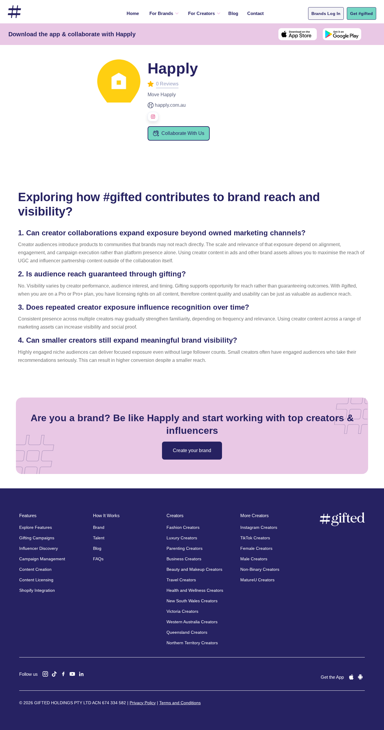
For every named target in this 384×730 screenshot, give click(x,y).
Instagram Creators (258, 527)
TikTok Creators (255, 537)
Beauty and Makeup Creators (194, 569)
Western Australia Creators (192, 621)
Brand (98, 527)
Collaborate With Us (182, 133)
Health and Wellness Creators (194, 590)
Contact (255, 13)
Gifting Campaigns (36, 537)
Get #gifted (361, 13)
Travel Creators (181, 579)
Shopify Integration (37, 590)
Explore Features (35, 527)
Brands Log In (325, 13)
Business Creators (183, 558)
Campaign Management (42, 558)
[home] (14, 11)
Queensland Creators (186, 632)
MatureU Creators (257, 579)
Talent (98, 537)
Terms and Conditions (180, 702)
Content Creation (35, 569)
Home (133, 13)
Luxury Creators (181, 537)
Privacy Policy (143, 702)
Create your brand (192, 450)
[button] (162, 13)
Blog (233, 13)
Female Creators (256, 548)
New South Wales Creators (192, 600)
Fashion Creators (183, 527)
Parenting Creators (184, 548)
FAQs (98, 558)
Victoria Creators (182, 611)
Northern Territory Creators (192, 642)
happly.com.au (170, 105)
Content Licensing (36, 579)
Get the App (332, 677)
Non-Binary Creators (259, 569)
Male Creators (253, 558)
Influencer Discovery (38, 548)
